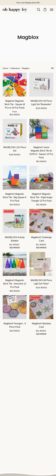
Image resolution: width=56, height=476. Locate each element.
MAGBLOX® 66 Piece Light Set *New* (41, 282)
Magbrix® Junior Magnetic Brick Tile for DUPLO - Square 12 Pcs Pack (41, 152)
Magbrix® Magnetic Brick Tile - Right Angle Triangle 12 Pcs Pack (41, 197)
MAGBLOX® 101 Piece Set (14, 149)
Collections (15, 68)
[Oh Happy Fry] (15, 9)
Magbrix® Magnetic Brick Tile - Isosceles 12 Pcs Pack (14, 283)
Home (5, 68)
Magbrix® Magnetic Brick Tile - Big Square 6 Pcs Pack (14, 197)
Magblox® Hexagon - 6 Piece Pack (15, 325)
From (15, 113)
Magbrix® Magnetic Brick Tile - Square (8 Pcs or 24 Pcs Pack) (15, 104)
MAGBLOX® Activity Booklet (15, 239)
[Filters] (52, 68)
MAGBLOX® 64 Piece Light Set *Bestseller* (41, 103)
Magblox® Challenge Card (41, 239)
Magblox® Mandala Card (41, 325)
